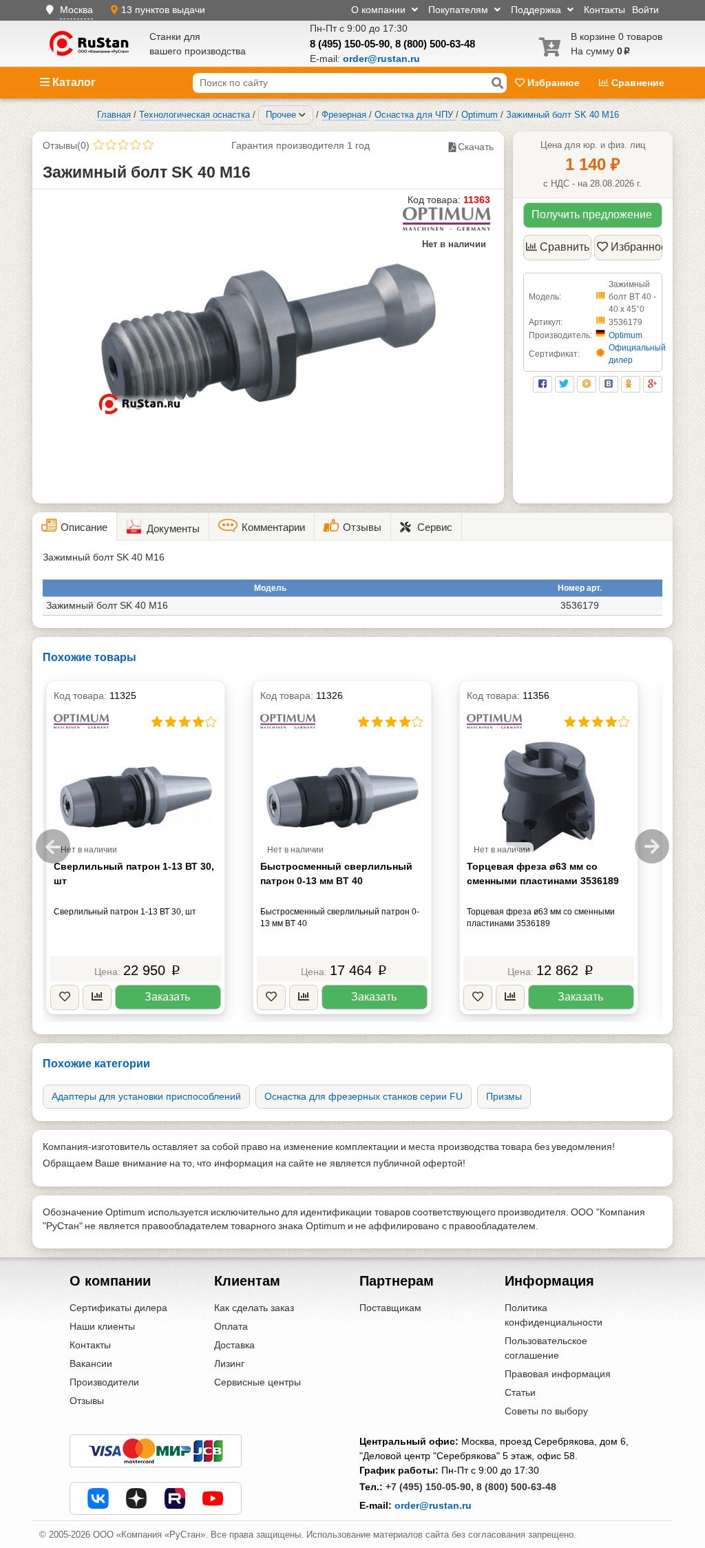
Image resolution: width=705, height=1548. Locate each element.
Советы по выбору (546, 1410)
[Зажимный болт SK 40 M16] (268, 337)
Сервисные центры (257, 1382)
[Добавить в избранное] (64, 997)
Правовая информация (558, 1373)
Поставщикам (390, 1307)
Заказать (167, 997)
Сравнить (564, 247)
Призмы (504, 1096)
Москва (76, 9)
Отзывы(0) (66, 145)
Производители (104, 1382)
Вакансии (91, 1363)
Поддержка (537, 9)
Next (652, 846)
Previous (53, 846)
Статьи (520, 1392)
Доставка (234, 1344)
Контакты (604, 9)
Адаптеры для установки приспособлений (146, 1096)
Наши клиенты (102, 1326)
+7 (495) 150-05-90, (430, 1486)
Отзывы (87, 1400)
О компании (379, 9)
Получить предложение (592, 214)
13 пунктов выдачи (163, 9)
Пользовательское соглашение (546, 1348)
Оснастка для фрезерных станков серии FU (363, 1096)
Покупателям (459, 9)
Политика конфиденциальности (553, 1315)
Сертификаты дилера (118, 1307)
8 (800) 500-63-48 (435, 44)
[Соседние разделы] (302, 115)
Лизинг (229, 1363)
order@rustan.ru (433, 1505)
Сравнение (636, 82)
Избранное (553, 82)
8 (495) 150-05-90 (350, 44)
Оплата (231, 1326)
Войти (645, 9)
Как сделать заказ (254, 1307)
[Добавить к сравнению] (97, 997)
